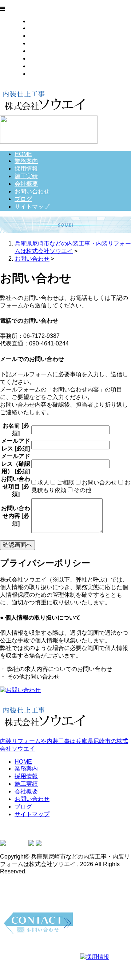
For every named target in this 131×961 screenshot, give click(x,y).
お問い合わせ (46, 58)
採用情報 (40, 36)
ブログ (38, 66)
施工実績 (40, 43)
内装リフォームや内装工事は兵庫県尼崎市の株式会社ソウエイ (64, 745)
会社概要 (40, 51)
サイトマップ (46, 74)
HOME (38, 21)
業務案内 (40, 28)
